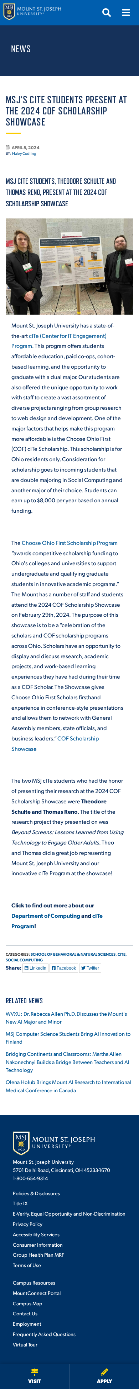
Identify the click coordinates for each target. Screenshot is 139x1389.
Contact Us (25, 1313)
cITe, (122, 954)
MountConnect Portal (37, 1293)
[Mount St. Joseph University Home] (32, 12)
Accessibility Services (36, 1234)
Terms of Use (27, 1265)
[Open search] (106, 12)
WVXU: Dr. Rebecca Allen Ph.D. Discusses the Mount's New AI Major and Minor (66, 1017)
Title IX (20, 1203)
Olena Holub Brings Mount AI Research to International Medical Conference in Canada (68, 1085)
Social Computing (24, 959)
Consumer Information (38, 1244)
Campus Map (27, 1303)
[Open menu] (126, 12)
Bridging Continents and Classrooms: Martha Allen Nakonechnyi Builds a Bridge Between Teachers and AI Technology (67, 1061)
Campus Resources (34, 1282)
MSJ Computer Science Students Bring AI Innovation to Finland (68, 1037)
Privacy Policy (27, 1224)
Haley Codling (24, 153)
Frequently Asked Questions (44, 1334)
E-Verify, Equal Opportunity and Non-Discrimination (69, 1213)
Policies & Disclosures (36, 1193)
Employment (27, 1323)
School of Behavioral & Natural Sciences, (74, 954)
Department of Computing (45, 915)
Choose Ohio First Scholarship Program (70, 542)
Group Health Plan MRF (38, 1254)
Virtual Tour (25, 1344)
